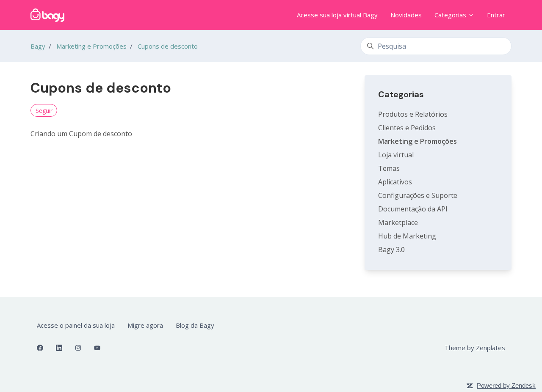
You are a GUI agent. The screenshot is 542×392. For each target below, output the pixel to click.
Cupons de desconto (168, 46)
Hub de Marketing (407, 236)
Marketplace (398, 222)
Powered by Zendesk (506, 385)
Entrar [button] (496, 15)
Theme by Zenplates (474, 347)
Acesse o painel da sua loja (76, 325)
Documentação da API (413, 209)
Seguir (44, 111)
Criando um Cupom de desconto (81, 133)
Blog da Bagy (195, 325)
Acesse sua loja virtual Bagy (337, 15)
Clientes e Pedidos (407, 127)
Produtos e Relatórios (413, 114)
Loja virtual (396, 154)
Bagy (37, 46)
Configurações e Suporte (417, 195)
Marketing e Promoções (91, 46)
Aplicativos (395, 181)
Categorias (451, 15)
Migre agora (145, 325)
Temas (389, 168)
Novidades (406, 15)
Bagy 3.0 (391, 249)
